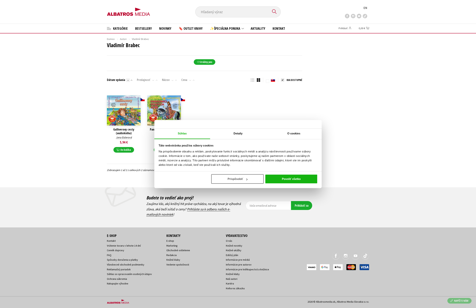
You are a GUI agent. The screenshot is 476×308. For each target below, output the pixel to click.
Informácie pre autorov (239, 264)
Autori (123, 39)
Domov (111, 39)
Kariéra (230, 283)
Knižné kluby (173, 259)
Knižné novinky (234, 245)
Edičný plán (232, 255)
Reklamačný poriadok (119, 269)
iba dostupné (294, 80)
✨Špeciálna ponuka (225, 28)
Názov (166, 79)
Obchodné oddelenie (178, 250)
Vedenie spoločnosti (177, 264)
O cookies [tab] (293, 133)
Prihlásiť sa (301, 205)
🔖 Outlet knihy (190, 28)
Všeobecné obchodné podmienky (125, 264)
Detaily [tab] (238, 133)
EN (365, 8)
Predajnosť (143, 79)
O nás (229, 240)
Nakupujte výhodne (117, 283)
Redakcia (171, 255)
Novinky (165, 28)
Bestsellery (143, 28)
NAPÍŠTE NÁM (461, 300)
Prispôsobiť (235, 178)
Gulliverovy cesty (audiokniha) (123, 131)
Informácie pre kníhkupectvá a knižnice (247, 269)
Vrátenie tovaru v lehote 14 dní (124, 245)
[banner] (128, 8)
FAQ (109, 255)
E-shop (170, 240)
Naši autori (231, 279)
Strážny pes (206, 62)
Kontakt (279, 28)
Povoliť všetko (291, 178)
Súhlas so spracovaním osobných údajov (129, 274)
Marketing (172, 245)
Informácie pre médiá (238, 259)
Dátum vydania (116, 79)
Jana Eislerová (124, 137)
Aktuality (258, 28)
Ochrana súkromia (117, 279)
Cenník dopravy (115, 250)
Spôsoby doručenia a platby (122, 259)
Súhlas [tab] (182, 133)
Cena (184, 79)
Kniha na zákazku (235, 288)
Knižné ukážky (233, 250)
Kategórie (120, 28)
